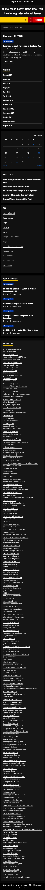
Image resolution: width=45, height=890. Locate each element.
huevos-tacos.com (10, 580)
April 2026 (6, 92)
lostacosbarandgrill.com (12, 577)
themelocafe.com (10, 837)
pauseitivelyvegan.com (12, 872)
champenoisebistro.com (12, 702)
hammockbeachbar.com (12, 604)
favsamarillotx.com (10, 771)
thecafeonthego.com (11, 558)
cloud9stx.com (9, 638)
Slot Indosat (8, 256)
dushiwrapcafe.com (11, 556)
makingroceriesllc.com (12, 466)
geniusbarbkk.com (10, 723)
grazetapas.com (9, 643)
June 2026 (6, 83)
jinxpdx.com (8, 410)
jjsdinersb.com (9, 792)
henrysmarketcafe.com (12, 439)
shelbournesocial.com (12, 399)
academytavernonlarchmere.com (16, 744)
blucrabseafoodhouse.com (13, 617)
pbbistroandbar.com (11, 593)
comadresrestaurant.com (13, 811)
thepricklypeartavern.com (13, 710)
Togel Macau (8, 218)
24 (28, 157)
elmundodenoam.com (12, 349)
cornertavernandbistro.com (14, 765)
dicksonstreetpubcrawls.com (14, 535)
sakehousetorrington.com (13, 452)
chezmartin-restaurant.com (14, 482)
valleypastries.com (10, 431)
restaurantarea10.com (12, 428)
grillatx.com (7, 590)
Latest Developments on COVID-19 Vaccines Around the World (19, 290)
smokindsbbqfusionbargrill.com (15, 731)
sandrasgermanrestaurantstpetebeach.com (20, 463)
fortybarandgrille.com (11, 405)
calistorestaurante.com (12, 447)
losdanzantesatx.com (11, 524)
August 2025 (7, 125)
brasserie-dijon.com (11, 736)
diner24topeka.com (11, 662)
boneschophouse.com (12, 479)
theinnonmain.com (10, 373)
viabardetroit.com (10, 511)
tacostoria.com (9, 521)
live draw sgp (8, 251)
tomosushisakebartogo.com (14, 856)
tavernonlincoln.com (11, 789)
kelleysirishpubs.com (11, 779)
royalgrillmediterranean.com (14, 750)
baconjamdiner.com (11, 758)
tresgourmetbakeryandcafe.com (16, 654)
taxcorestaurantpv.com (12, 773)
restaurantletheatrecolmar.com (15, 442)
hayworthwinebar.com (12, 755)
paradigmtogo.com (10, 585)
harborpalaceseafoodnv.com (14, 529)
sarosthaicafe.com (10, 752)
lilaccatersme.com (10, 389)
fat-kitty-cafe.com (10, 834)
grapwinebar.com (10, 566)
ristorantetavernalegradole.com (15, 537)
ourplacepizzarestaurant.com (15, 842)
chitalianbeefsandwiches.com (14, 667)
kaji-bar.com (8, 696)
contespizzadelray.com (12, 407)
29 (17, 162)
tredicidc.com (8, 444)
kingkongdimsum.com (12, 686)
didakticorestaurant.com (13, 821)
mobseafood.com (10, 532)
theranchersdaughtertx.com (14, 760)
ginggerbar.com (9, 657)
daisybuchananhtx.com (12, 492)
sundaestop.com (9, 381)
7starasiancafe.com (11, 420)
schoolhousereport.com (12, 487)
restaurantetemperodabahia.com (16, 646)
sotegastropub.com (11, 651)
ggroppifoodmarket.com (12, 455)
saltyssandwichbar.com (12, 596)
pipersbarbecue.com (11, 561)
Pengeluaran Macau (11, 237)
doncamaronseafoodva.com (14, 763)
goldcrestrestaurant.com (13, 819)
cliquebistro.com (9, 500)
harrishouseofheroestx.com (14, 505)
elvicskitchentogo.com (12, 588)
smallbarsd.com (9, 352)
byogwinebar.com (10, 564)
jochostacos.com (10, 768)
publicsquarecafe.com (12, 675)
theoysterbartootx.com (12, 699)
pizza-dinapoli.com (10, 402)
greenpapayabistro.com (12, 665)
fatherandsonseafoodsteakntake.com (18, 497)
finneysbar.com (9, 627)
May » (39, 165)
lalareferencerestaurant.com (14, 808)
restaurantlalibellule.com (13, 800)
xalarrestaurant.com (11, 803)
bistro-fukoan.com (10, 572)
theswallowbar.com (11, 659)
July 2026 (6, 79)
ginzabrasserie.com (11, 630)
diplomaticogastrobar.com (13, 858)
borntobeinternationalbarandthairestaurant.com (22, 829)
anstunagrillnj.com (10, 853)
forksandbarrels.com (11, 545)
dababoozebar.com (11, 784)
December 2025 (8, 109)
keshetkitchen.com (10, 861)
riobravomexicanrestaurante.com (16, 394)
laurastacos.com (9, 673)
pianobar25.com (9, 527)
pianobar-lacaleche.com (12, 484)
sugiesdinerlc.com (10, 635)
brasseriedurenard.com (12, 434)
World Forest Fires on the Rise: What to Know (18, 195)
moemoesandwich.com (12, 787)
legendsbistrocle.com (11, 606)
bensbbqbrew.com (10, 866)
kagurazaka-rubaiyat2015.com (15, 357)
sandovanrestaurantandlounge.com (17, 824)
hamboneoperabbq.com (12, 864)
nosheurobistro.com (11, 365)
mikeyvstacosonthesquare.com (15, 490)
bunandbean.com (10, 426)
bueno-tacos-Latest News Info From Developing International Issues (23, 11)
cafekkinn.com (8, 840)
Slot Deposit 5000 (10, 260)
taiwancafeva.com (10, 378)
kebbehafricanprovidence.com (15, 386)
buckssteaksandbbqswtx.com (14, 707)
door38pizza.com (10, 848)
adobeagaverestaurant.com (14, 795)
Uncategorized (8, 41)
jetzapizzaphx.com (10, 845)
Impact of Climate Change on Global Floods (17, 199)
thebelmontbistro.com (12, 548)
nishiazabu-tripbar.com (12, 540)
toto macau (7, 265)
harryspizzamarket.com (12, 850)
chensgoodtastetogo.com (13, 742)
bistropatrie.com (9, 495)
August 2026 (7, 75)
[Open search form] (25, 20)
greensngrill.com (9, 450)
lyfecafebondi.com (10, 508)
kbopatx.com (8, 471)
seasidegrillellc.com (11, 747)
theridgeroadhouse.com (12, 362)
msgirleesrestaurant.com (13, 614)
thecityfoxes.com (10, 476)
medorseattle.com (10, 574)
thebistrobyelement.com (13, 516)
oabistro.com (8, 598)
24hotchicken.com (10, 354)
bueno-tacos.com (10, 739)
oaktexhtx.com (9, 718)
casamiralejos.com (10, 468)
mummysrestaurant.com (13, 712)
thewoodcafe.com (10, 370)
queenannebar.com (11, 734)
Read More (9, 62)
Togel (5, 241)
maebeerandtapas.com (12, 704)
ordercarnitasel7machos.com (14, 413)
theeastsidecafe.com (11, 715)
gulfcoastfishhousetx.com (13, 720)
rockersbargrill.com (11, 622)
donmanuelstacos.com (12, 681)
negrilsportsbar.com (11, 553)
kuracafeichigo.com (11, 832)
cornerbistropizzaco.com (13, 551)
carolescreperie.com (11, 460)
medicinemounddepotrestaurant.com (18, 805)
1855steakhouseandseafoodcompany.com (20, 689)
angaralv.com (8, 418)
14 (11, 153)
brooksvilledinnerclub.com (13, 503)
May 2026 (6, 87)
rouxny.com (8, 436)
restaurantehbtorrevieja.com (14, 827)
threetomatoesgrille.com (13, 683)
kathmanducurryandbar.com (14, 678)
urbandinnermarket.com (13, 582)
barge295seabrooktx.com (13, 728)
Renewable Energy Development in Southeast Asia (22, 45)
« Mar (5, 165)
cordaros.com (8, 423)
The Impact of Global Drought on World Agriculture (20, 190)
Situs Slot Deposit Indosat (13, 246)
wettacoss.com (9, 519)
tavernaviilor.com (10, 670)
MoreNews (33, 885)
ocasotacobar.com (10, 513)
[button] (3, 20)
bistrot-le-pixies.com (11, 641)
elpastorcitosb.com (10, 367)
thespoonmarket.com (11, 458)
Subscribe (38, 20)
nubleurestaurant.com (12, 797)
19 (39, 153)
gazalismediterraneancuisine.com (16, 877)
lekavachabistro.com (11, 569)
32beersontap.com (10, 383)
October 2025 (7, 117)
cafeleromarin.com (10, 620)
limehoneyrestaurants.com (14, 816)
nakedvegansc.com (10, 874)
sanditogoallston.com (11, 360)
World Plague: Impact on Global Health (16, 186)
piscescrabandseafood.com (14, 776)
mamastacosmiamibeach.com (15, 633)
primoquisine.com (10, 474)
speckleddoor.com (10, 391)
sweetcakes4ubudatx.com (13, 609)
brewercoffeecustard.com (13, 397)
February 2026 (8, 100)
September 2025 (9, 121)
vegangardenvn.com (11, 869)
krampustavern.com (11, 781)
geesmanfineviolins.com (12, 375)
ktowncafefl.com (9, 612)
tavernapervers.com (11, 649)
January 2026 (7, 104)
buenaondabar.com (11, 543)
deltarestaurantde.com (12, 813)
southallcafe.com (10, 691)
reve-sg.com (8, 415)
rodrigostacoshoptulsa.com (14, 694)
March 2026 (7, 96)
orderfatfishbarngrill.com (13, 726)
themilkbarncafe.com (11, 625)
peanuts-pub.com (10, 601)
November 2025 (8, 113)
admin (6, 49)
